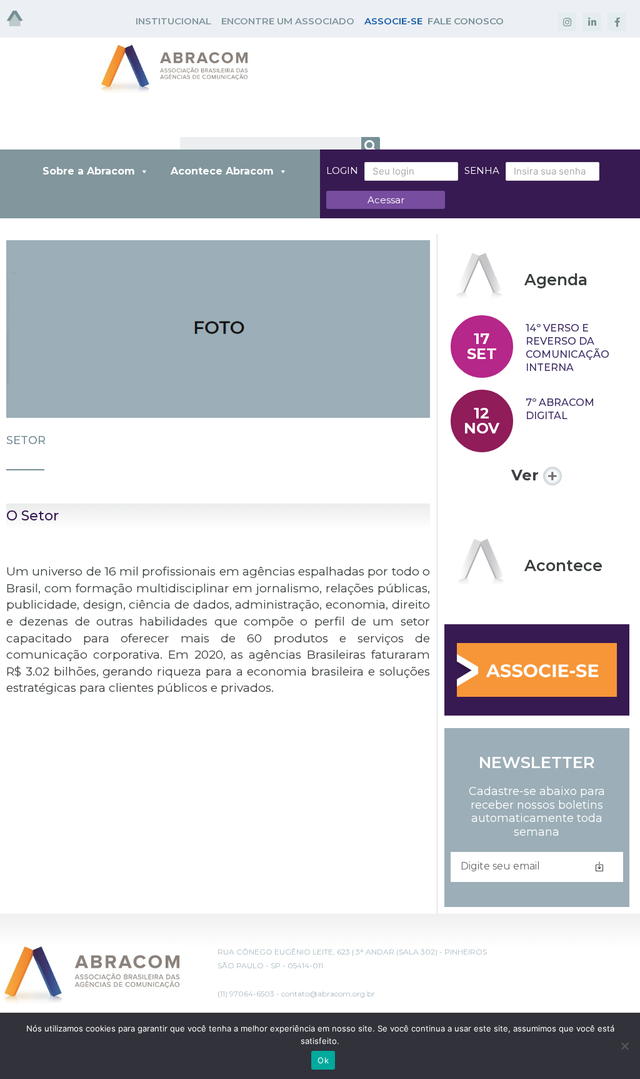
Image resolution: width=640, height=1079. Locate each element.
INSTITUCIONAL (173, 21)
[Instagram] (567, 22)
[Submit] (599, 867)
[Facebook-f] (617, 22)
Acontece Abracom (222, 171)
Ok (323, 1060)
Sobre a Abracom (88, 171)
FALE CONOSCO (466, 21)
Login (342, 170)
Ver (527, 475)
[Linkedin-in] (591, 22)
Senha (481, 170)
